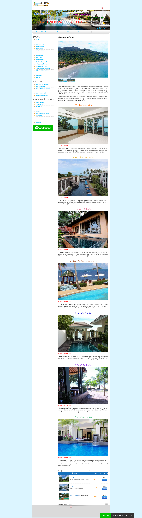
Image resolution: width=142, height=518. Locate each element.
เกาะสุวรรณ (38, 122)
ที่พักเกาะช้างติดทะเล (40, 86)
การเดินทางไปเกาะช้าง (68, 31)
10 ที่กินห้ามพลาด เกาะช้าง (41, 66)
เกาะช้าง (36, 31)
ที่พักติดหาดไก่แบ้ (39, 48)
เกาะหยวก (38, 120)
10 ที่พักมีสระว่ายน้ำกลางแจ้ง (42, 64)
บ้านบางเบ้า (38, 109)
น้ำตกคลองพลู (39, 115)
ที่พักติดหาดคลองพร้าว (40, 46)
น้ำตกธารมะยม (39, 106)
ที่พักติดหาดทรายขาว (40, 44)
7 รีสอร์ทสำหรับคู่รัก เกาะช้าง (42, 61)
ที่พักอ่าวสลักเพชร (39, 55)
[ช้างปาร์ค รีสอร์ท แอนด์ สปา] (83, 299)
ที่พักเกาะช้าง (44, 31)
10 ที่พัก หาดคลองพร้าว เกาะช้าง (43, 68)
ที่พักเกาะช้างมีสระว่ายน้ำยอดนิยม (43, 88)
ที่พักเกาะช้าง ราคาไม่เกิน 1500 (42, 84)
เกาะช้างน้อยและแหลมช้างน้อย (42, 113)
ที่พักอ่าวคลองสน (39, 53)
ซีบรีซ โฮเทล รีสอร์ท (75, 478)
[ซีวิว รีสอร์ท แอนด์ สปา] (83, 143)
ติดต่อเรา (88, 31)
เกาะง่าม (37, 117)
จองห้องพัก (105, 479)
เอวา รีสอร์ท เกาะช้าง (75, 487)
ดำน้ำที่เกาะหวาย (39, 104)
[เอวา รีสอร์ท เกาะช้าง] (83, 195)
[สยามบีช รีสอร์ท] (83, 351)
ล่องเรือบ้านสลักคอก (40, 102)
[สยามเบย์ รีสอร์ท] (83, 247)
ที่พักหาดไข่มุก (39, 57)
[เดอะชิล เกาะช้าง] (83, 455)
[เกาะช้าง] (41, 6)
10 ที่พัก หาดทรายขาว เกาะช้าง (42, 70)
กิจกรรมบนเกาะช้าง (55, 31)
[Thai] (71, 507)
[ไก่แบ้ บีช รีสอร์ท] (83, 403)
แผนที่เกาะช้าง (79, 31)
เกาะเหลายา (38, 111)
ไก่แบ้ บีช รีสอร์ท (74, 495)
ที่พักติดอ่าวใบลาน (40, 50)
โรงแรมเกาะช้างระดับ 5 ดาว (42, 95)
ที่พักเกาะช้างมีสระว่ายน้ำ (41, 93)
